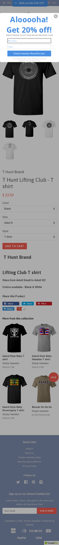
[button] (56, 16)
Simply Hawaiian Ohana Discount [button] (29, 53)
